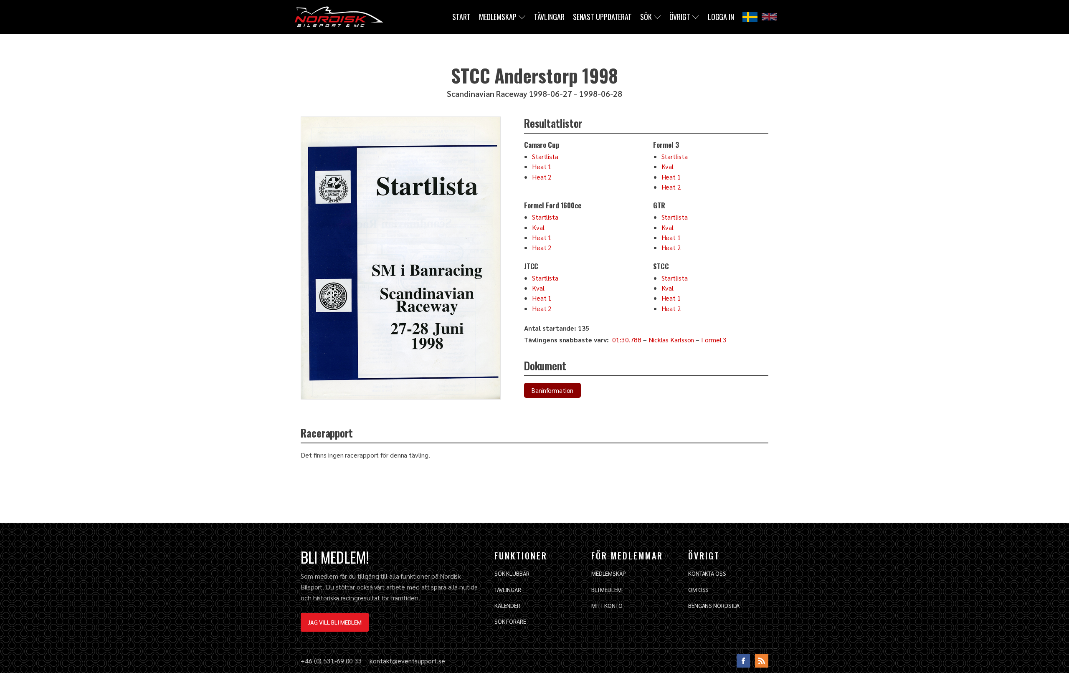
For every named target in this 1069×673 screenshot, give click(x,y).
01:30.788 (626, 339)
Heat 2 (542, 176)
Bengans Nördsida (714, 605)
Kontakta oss (707, 573)
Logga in (721, 16)
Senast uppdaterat (602, 16)
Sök (646, 16)
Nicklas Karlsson (671, 339)
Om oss (698, 589)
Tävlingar (549, 16)
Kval (667, 166)
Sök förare (510, 621)
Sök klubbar (511, 573)
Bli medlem (606, 589)
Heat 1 (542, 166)
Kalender (507, 605)
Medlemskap (498, 16)
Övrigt (679, 16)
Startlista (545, 156)
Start (461, 16)
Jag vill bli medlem (335, 622)
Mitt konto (607, 605)
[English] (769, 16)
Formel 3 (714, 339)
